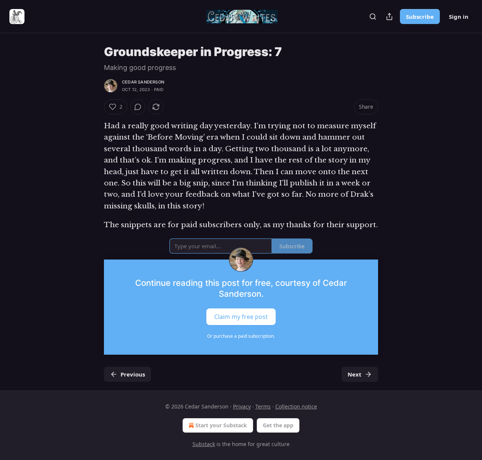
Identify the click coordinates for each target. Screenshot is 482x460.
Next (355, 374)
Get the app (278, 425)
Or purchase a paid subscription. (241, 336)
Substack (203, 444)
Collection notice (296, 406)
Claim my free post (241, 316)
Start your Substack (221, 425)
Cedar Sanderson (143, 82)
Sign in (458, 16)
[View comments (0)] (137, 106)
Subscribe (420, 16)
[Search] (372, 16)
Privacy (242, 406)
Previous (132, 374)
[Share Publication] (389, 16)
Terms (263, 406)
